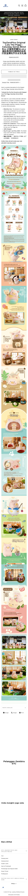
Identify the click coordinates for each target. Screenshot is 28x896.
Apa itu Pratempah (6, 866)
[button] (14, 76)
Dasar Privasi (4, 871)
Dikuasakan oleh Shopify (14, 894)
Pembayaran (4, 873)
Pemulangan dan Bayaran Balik (9, 868)
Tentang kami (4, 858)
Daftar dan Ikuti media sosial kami (12, 879)
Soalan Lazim (4, 863)
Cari (2, 855)
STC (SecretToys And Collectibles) (9, 851)
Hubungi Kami (4, 861)
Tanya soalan (7, 707)
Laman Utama (13, 39)
